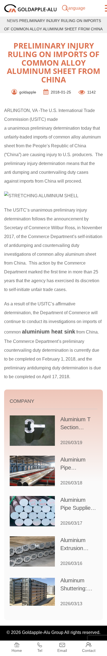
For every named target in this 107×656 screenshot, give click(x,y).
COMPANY (22, 401)
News (12, 20)
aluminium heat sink (48, 332)
